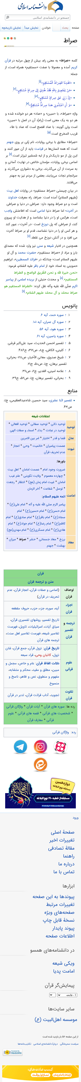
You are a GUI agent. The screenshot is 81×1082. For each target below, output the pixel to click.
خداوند (12, 197)
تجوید (55, 695)
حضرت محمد (27, 252)
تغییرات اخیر (62, 840)
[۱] (40, 81)
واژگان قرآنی (14, 706)
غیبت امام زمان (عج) (41, 482)
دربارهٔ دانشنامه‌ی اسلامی (46, 1044)
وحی (26, 445)
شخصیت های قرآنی (56, 713)
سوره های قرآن (54, 706)
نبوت (71, 449)
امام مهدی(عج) (16, 529)
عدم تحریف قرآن (54, 452)
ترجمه (70, 623)
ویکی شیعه (63, 963)
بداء (39, 430)
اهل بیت (13, 469)
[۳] (36, 96)
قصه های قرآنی (28, 713)
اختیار (46, 438)
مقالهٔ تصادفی (61, 848)
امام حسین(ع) (34, 510)
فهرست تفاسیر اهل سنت (23, 633)
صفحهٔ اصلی (62, 832)
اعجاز (16, 445)
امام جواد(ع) (24, 523)
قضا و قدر (59, 438)
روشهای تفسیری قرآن (26, 620)
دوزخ (44, 224)
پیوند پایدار (63, 928)
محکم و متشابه (20, 670)
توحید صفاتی (39, 424)
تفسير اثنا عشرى (61, 400)
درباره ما (66, 864)
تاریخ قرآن (51, 648)
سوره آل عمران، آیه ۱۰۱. (48, 322)
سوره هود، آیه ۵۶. (51, 329)
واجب (8, 210)
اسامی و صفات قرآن (44, 590)
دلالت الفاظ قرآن (47, 663)
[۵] (49, 132)
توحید (71, 427)
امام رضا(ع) (43, 523)
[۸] (61, 278)
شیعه (50, 246)
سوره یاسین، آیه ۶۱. (50, 336)
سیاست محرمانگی (69, 1044)
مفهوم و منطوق (48, 676)
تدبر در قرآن (16, 695)
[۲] (14, 89)
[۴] (27, 104)
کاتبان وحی (43, 655)
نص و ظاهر (28, 676)
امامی (41, 210)
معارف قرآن (35, 720)
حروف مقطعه (20, 608)
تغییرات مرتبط (60, 904)
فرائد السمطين (26, 259)
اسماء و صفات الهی (22, 430)
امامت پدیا (63, 971)
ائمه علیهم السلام (54, 496)
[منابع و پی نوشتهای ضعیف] (15, 38)
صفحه (75, 27)
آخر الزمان (33, 488)
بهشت (61, 545)
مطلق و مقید (41, 670)
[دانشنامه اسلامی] (40, 6)
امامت (71, 495)
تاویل (23, 626)
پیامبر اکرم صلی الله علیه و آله (47, 504)
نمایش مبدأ (31, 27)
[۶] (10, 154)
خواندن (46, 27)
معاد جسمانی (47, 539)
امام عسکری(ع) (40, 529)
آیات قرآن (33, 706)
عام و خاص (26, 663)
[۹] (23, 292)
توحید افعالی (19, 424)
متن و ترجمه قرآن (41, 582)
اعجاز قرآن (21, 590)
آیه (57, 608)
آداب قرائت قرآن (37, 695)
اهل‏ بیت (13, 190)
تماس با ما (63, 872)
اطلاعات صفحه (60, 936)
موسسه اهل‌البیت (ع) (56, 1019)
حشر (32, 539)
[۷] (28, 236)
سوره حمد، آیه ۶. (52, 315)
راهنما (68, 856)
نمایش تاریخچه (11, 27)
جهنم (10, 142)
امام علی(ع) (17, 504)
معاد (71, 542)
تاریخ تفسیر (51, 620)
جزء (41, 608)
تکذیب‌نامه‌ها (24, 1044)
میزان (12, 539)
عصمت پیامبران (55, 445)
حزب (34, 608)
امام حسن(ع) (56, 510)
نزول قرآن (35, 648)
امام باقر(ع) (42, 517)
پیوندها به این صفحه (53, 897)
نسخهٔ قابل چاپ (58, 920)
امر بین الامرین (30, 438)
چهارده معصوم (53, 475)
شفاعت (47, 488)
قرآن (40, 573)
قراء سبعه (27, 655)
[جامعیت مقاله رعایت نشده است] (11, 38)
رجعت (11, 482)
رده (74, 732)
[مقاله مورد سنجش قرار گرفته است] (5, 38)
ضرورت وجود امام (54, 469)
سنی (40, 246)
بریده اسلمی (26, 279)
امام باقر (39, 266)
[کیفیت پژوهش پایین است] (8, 38)
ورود (76, 817)
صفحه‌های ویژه (59, 912)
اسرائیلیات (36, 626)
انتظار (21, 482)
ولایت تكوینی (32, 475)
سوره (49, 608)
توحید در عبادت (55, 430)
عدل (71, 438)
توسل (59, 488)
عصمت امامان (30, 469)
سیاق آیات (52, 626)
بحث (65, 27)
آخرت (70, 210)
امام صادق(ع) (23, 517)
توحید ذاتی (58, 424)
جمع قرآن (20, 648)
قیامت (38, 149)
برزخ (62, 539)
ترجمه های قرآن (48, 640)
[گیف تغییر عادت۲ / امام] (40, 1073)
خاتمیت (38, 445)
